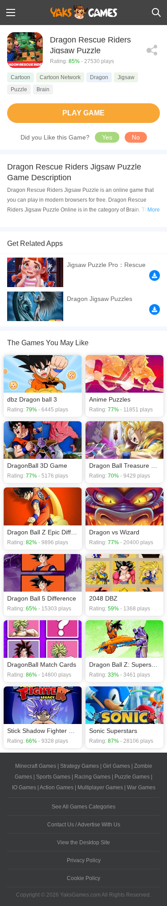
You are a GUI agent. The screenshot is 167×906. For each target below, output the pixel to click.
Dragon (99, 77)
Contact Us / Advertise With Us (83, 824)
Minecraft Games (35, 766)
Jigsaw (126, 77)
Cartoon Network (60, 77)
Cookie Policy (83, 878)
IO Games (24, 787)
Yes (107, 137)
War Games (141, 787)
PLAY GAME (83, 113)
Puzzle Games (132, 777)
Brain (43, 89)
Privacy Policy (84, 860)
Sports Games (53, 777)
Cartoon (20, 77)
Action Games (56, 787)
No (136, 137)
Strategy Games (79, 766)
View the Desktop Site (83, 842)
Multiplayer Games (100, 787)
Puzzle (19, 89)
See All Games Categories (83, 807)
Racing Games (92, 777)
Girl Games (116, 766)
